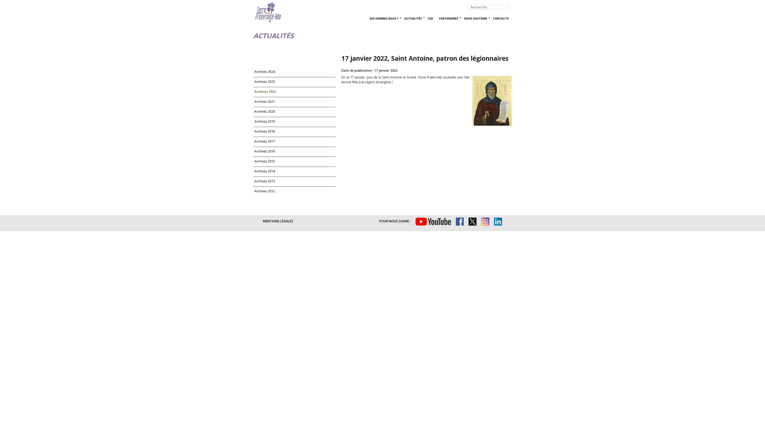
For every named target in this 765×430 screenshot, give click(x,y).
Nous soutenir (475, 18)
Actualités (413, 18)
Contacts (501, 18)
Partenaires (448, 18)
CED (430, 18)
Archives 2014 (264, 171)
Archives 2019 (264, 121)
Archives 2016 (264, 151)
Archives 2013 (264, 181)
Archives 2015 (264, 161)
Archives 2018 (264, 131)
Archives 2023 (264, 81)
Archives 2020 (264, 111)
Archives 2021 (264, 101)
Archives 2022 (265, 91)
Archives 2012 (264, 191)
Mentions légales (278, 221)
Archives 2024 (264, 71)
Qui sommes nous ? (384, 18)
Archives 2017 (264, 141)
